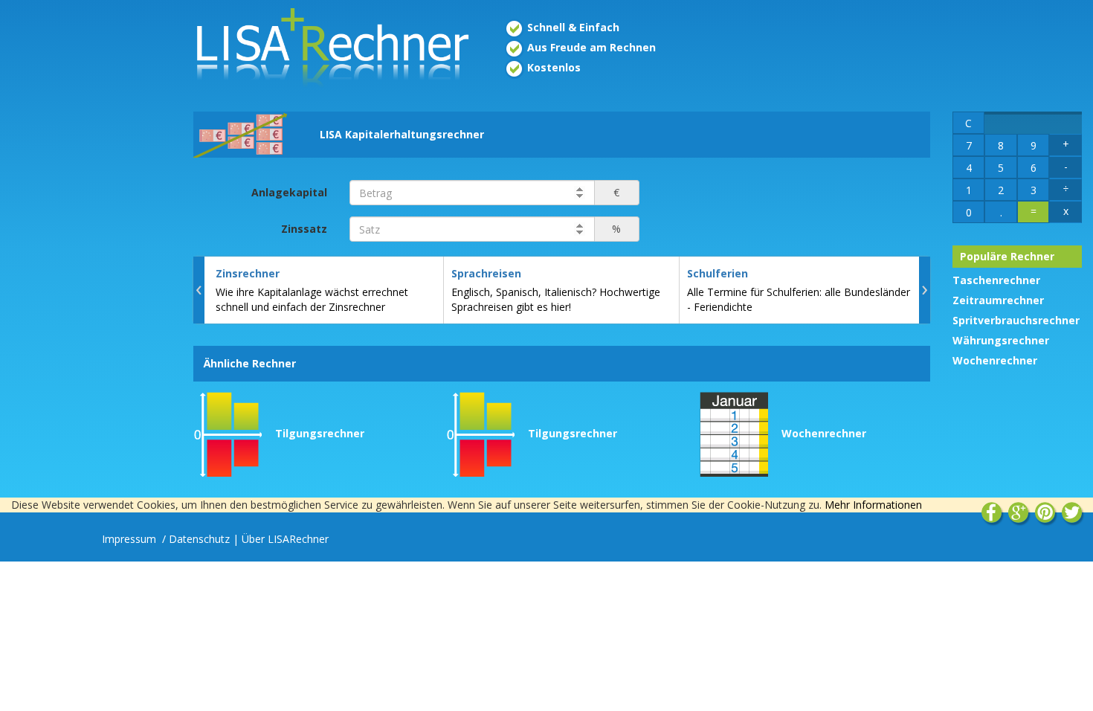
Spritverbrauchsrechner (1016, 320)
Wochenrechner (994, 360)
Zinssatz (304, 229)
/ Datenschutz (196, 539)
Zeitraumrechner (998, 300)
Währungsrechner (1000, 340)
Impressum (130, 539)
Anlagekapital (289, 192)
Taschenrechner (996, 280)
